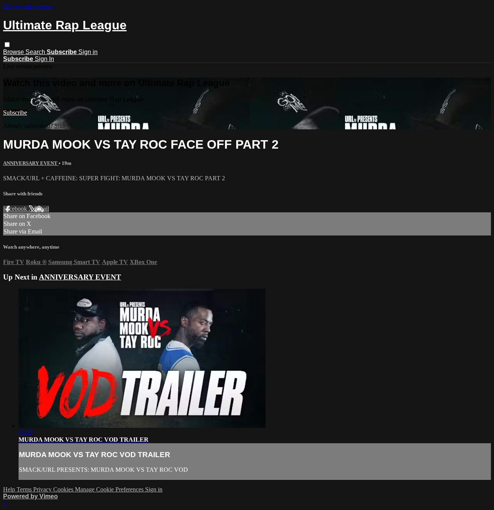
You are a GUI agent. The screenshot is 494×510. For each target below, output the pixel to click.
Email (42, 208)
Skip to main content (28, 6)
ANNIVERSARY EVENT (31, 163)
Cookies (64, 489)
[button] (7, 44)
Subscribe (15, 112)
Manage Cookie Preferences (110, 489)
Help (10, 489)
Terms (25, 489)
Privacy (43, 489)
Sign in (88, 52)
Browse (14, 52)
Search (36, 52)
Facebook (16, 208)
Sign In (44, 59)
